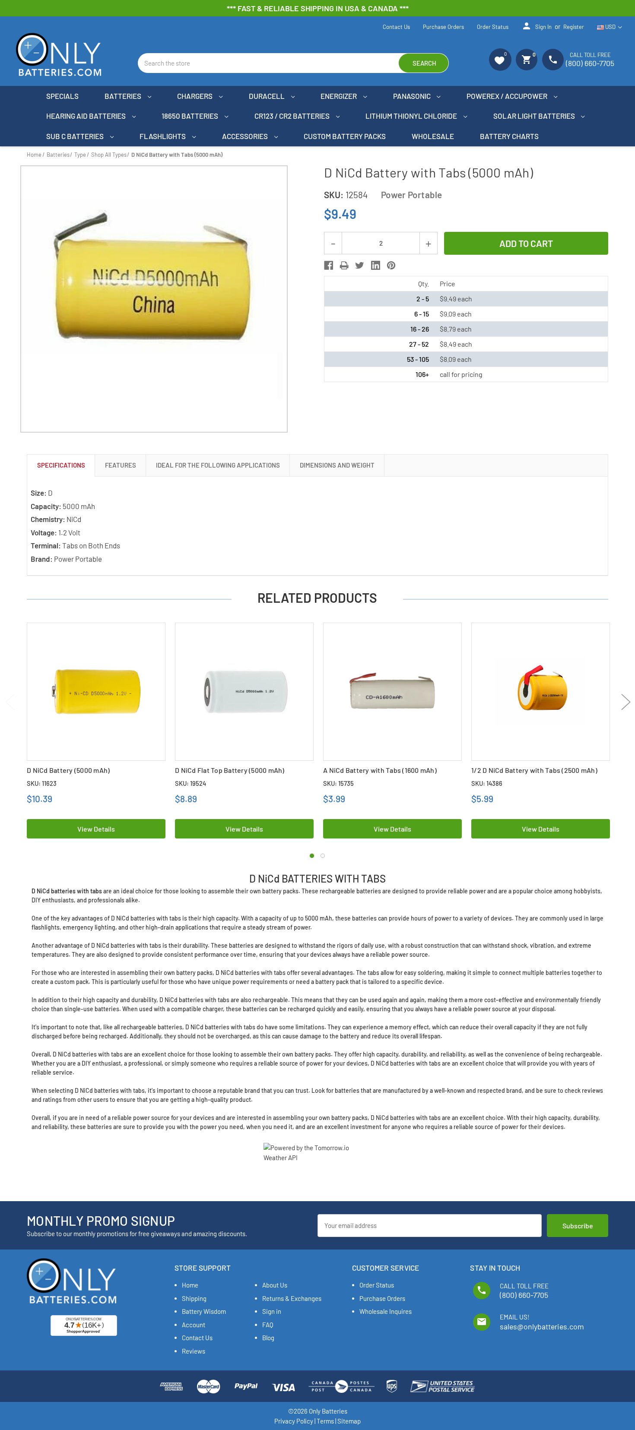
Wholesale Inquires (385, 1311)
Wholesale (433, 136)
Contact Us (396, 26)
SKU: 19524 (190, 783)
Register (573, 26)
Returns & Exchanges (291, 1298)
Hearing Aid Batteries (86, 115)
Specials (62, 96)
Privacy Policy (293, 1421)
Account (193, 1325)
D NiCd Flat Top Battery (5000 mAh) (230, 770)
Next (625, 702)
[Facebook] (328, 265)
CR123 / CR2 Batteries (292, 115)
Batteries (124, 96)
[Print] (344, 265)
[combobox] (293, 63)
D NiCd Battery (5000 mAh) (68, 770)
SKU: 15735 (338, 783)
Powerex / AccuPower (508, 96)
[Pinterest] (391, 265)
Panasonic (412, 96)
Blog (268, 1337)
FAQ (267, 1325)
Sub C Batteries (75, 136)
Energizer (339, 96)
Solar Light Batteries (534, 115)
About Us (274, 1285)
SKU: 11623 (42, 783)
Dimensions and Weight (337, 465)
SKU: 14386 (486, 783)
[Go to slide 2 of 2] (323, 856)
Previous (9, 702)
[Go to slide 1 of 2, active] (312, 856)
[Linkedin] (375, 265)
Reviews (193, 1351)
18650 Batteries (190, 115)
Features (120, 465)
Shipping (194, 1298)
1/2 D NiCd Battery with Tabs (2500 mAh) (534, 770)
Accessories (245, 136)
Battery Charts (509, 136)
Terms (325, 1421)
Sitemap (349, 1421)
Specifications (61, 465)
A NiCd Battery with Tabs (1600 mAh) (380, 770)
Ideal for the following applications (218, 465)
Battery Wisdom (204, 1311)
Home (190, 1285)
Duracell (267, 96)
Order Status (492, 26)
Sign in (536, 26)
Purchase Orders (443, 26)
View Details (96, 829)
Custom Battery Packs (345, 136)
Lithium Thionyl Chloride (411, 115)
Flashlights (163, 136)
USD (610, 26)
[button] (500, 59)
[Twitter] (359, 265)
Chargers (195, 96)
